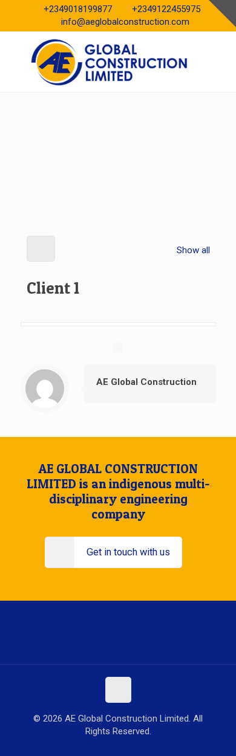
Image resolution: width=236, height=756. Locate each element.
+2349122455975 (166, 9)
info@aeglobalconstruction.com (125, 21)
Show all (193, 250)
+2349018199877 (78, 9)
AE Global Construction (146, 381)
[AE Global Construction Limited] (118, 61)
